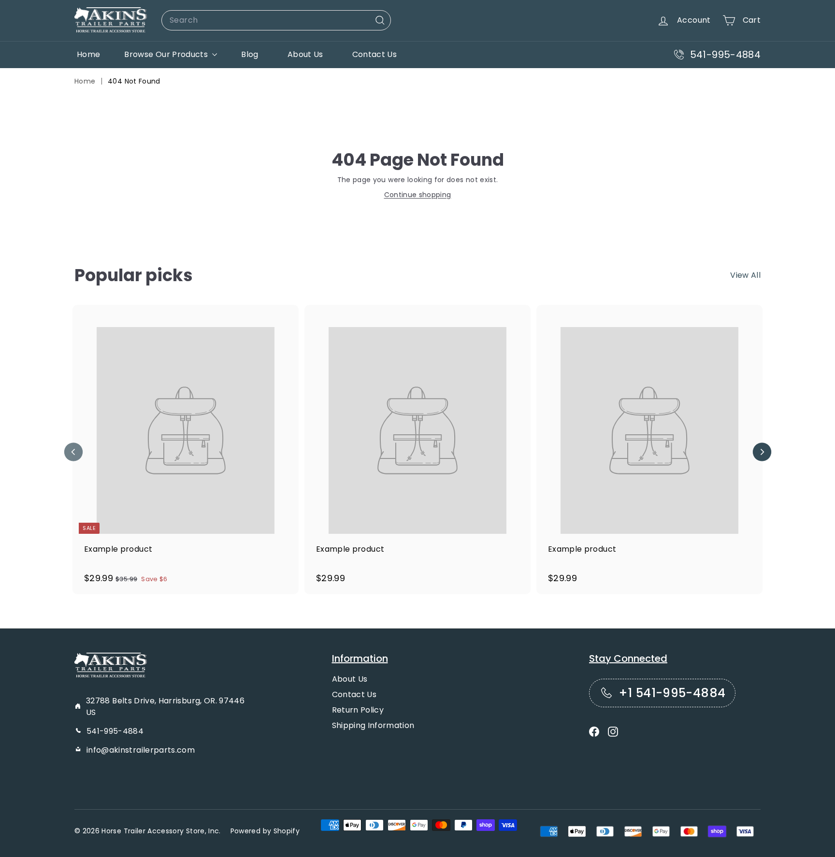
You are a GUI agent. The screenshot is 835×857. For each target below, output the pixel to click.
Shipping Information (373, 725)
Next (762, 452)
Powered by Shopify (265, 831)
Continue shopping (417, 195)
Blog (249, 54)
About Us (305, 54)
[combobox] (276, 20)
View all (745, 275)
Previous (73, 452)
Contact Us (374, 54)
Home (88, 54)
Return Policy (358, 709)
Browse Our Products (167, 54)
